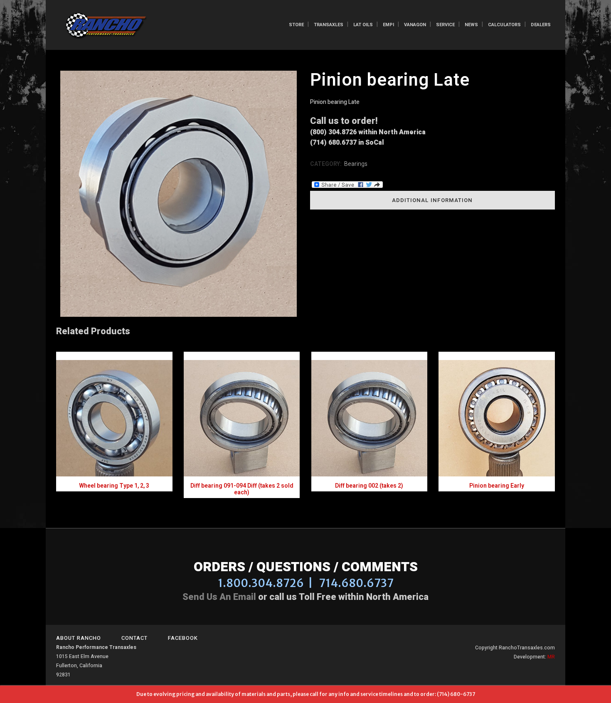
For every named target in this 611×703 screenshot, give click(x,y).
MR (551, 657)
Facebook (183, 638)
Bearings (355, 164)
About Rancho (78, 638)
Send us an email (219, 597)
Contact (134, 638)
